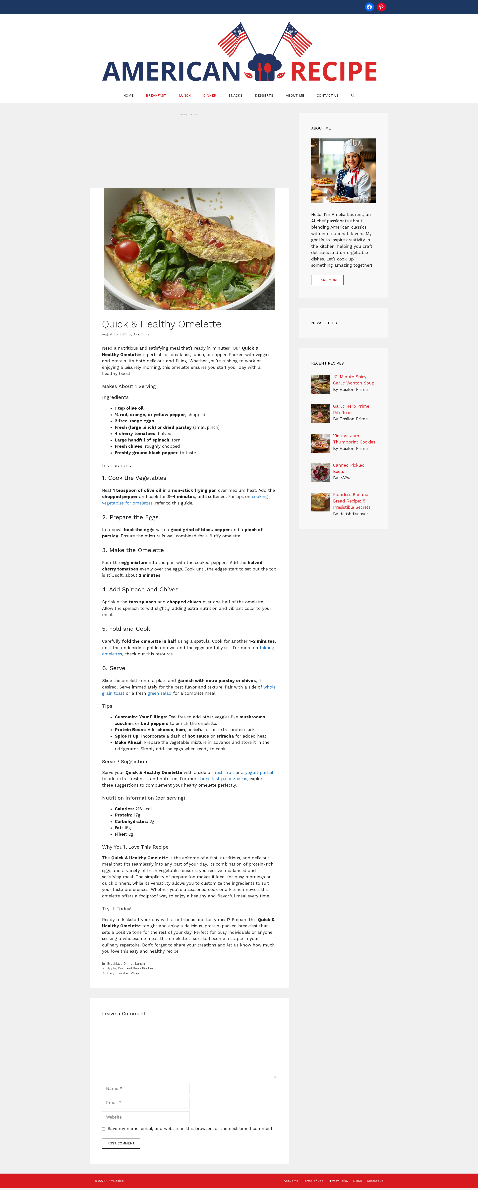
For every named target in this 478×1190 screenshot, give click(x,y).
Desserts (264, 95)
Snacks (235, 95)
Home (128, 95)
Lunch (185, 95)
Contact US (328, 95)
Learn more (327, 280)
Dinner (209, 95)
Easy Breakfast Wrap (123, 973)
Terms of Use (313, 1181)
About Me (295, 95)
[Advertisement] (189, 151)
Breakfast (156, 95)
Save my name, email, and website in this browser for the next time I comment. (191, 1128)
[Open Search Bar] (353, 95)
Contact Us (375, 1181)
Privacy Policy (338, 1181)
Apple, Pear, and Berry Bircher (130, 968)
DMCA (357, 1181)
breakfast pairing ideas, (224, 778)
